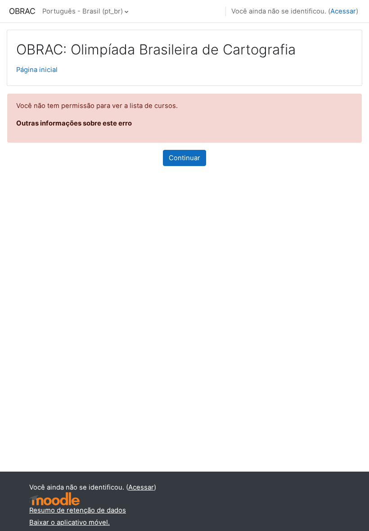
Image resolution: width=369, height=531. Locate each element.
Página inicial (37, 70)
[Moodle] (54, 498)
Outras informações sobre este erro (74, 123)
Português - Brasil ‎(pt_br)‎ (82, 11)
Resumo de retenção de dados (77, 510)
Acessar (343, 11)
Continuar (184, 158)
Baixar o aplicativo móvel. (69, 522)
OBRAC (22, 11)
